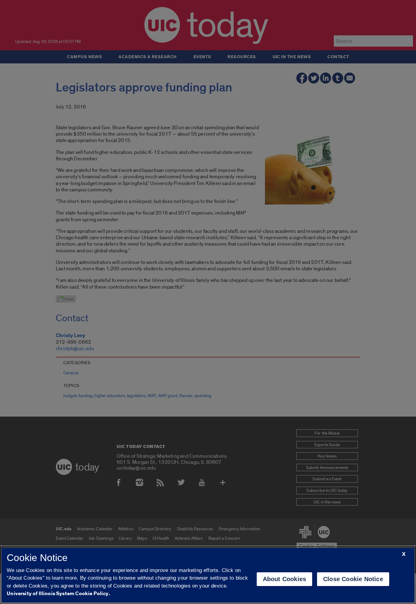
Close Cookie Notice (353, 579)
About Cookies (284, 579)
